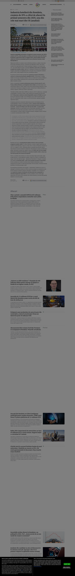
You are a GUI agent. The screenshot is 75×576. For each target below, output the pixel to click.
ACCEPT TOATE (67, 564)
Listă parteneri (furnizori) (38, 566)
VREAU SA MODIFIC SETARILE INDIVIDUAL (66, 567)
